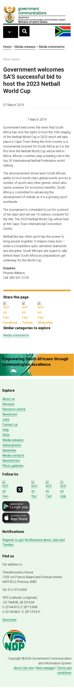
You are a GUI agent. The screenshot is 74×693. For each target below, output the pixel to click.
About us (8, 399)
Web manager (45, 668)
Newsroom (9, 414)
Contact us (10, 424)
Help (5, 430)
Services (8, 404)
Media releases (25, 47)
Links (5, 419)
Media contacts (13, 455)
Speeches (9, 450)
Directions (9, 620)
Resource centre (14, 409)
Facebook (10, 322)
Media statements (52, 47)
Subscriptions (11, 445)
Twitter (27, 322)
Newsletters (11, 460)
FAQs (6, 435)
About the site (24, 668)
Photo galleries (12, 466)
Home (7, 47)
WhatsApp (45, 322)
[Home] (34, 14)
